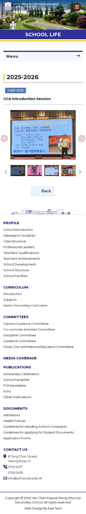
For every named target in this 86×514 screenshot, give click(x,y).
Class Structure (14, 241)
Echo (7, 391)
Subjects (10, 299)
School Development (19, 264)
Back (46, 191)
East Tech (55, 508)
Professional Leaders (18, 247)
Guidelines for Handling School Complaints (35, 426)
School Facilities (15, 276)
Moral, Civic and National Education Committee (38, 347)
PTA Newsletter (14, 385)
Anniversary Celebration (21, 374)
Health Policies (14, 421)
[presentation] (4, 138)
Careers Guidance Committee (26, 323)
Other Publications (17, 397)
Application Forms (17, 438)
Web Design (33, 508)
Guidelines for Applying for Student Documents (38, 432)
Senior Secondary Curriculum (25, 305)
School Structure (16, 270)
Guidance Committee (19, 341)
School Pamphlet (16, 380)
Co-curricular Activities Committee (29, 329)
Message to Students (19, 235)
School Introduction (18, 229)
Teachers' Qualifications (21, 253)
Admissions (11, 415)
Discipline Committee (19, 335)
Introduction (12, 294)
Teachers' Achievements (21, 258)
